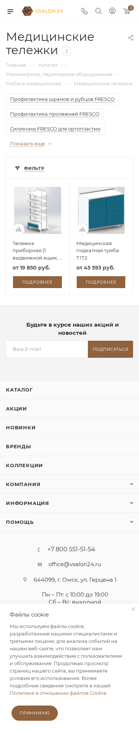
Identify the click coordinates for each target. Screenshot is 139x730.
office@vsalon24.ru (75, 564)
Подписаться (111, 349)
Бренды (18, 446)
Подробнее (37, 282)
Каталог (19, 390)
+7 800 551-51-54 (71, 549)
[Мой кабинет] (112, 11)
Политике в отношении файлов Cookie (58, 693)
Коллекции (24, 465)
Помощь (20, 522)
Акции (16, 409)
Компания (23, 484)
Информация (27, 503)
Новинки (21, 427)
